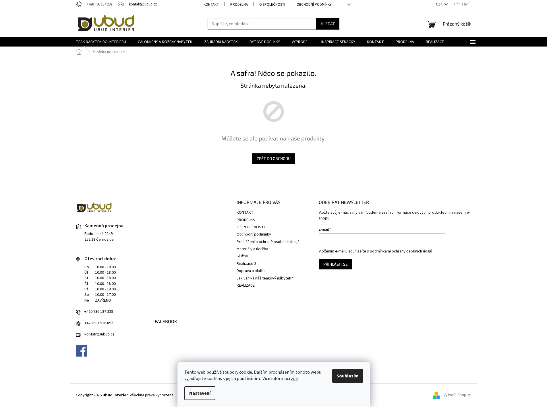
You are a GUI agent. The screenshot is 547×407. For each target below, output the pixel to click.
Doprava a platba (251, 271)
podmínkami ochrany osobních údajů (401, 251)
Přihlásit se (335, 264)
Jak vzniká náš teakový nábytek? (265, 278)
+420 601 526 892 (98, 323)
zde (294, 378)
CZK (439, 4)
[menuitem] (101, 42)
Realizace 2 (246, 264)
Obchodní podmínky (314, 4)
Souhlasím (348, 376)
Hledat (328, 23)
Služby (242, 256)
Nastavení (199, 393)
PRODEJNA (239, 4)
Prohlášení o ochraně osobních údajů (268, 242)
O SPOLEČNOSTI (272, 4)
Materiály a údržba (252, 249)
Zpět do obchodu (274, 158)
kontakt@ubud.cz (99, 334)
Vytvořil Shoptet (457, 395)
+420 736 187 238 (98, 312)
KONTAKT (211, 4)
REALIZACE (246, 285)
